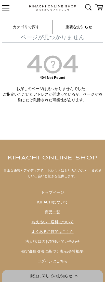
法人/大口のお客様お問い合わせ (52, 242)
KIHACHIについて (52, 202)
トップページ (52, 192)
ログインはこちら (52, 261)
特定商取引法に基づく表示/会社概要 (52, 251)
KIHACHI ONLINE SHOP (53, 158)
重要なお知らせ (78, 27)
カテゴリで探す (26, 27)
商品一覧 (52, 212)
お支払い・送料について (53, 222)
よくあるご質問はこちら (53, 232)
